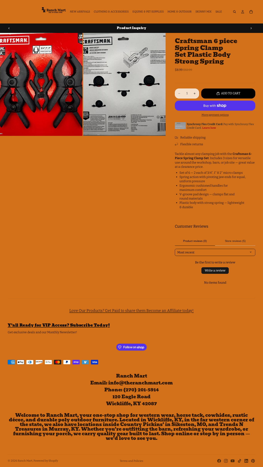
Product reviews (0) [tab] (195, 240)
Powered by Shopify (46, 460)
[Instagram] (226, 461)
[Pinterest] (253, 461)
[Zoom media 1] (41, 84)
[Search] (234, 12)
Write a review (215, 270)
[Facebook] (219, 461)
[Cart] (251, 12)
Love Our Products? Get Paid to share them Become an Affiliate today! (131, 310)
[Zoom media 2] (124, 84)
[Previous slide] (9, 28)
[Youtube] (232, 461)
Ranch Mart (25, 460)
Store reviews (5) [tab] (235, 240)
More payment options (215, 114)
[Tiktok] (239, 461)
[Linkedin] (246, 461)
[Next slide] (251, 28)
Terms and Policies (131, 461)
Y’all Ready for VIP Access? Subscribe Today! (59, 325)
